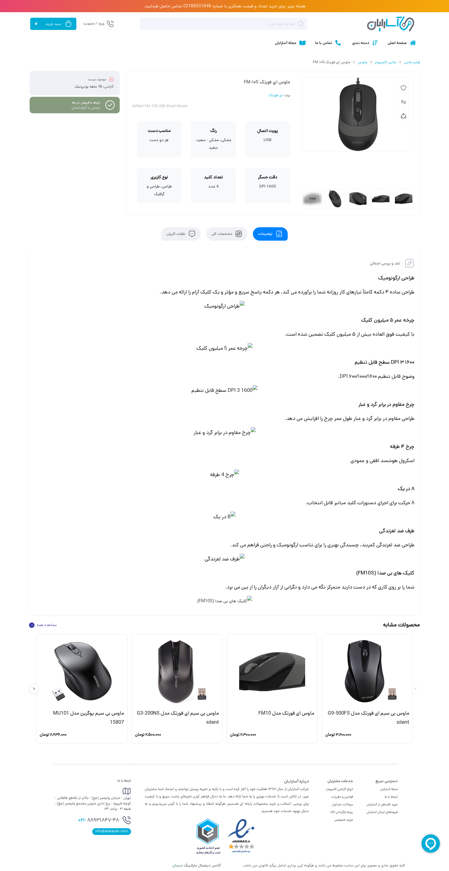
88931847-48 (98, 821)
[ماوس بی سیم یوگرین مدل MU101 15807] (82, 671)
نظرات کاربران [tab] (176, 234)
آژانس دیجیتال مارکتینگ (196, 865)
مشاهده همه (44, 625)
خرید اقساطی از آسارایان (382, 804)
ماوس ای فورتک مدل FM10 (286, 713)
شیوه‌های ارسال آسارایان (382, 812)
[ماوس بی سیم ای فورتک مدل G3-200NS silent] (177, 671)
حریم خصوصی (343, 819)
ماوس (362, 62)
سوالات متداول (342, 804)
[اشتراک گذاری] (403, 115)
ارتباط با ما (391, 796)
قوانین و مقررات (342, 796)
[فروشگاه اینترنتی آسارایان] (390, 23)
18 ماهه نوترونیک (88, 86)
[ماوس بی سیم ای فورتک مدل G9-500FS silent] (367, 671)
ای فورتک (275, 95)
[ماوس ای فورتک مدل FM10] (272, 671)
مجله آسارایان (389, 789)
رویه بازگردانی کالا (341, 812)
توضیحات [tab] (265, 234)
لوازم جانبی (412, 62)
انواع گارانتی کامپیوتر (339, 789)
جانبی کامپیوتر (385, 62)
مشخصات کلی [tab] (222, 234)
